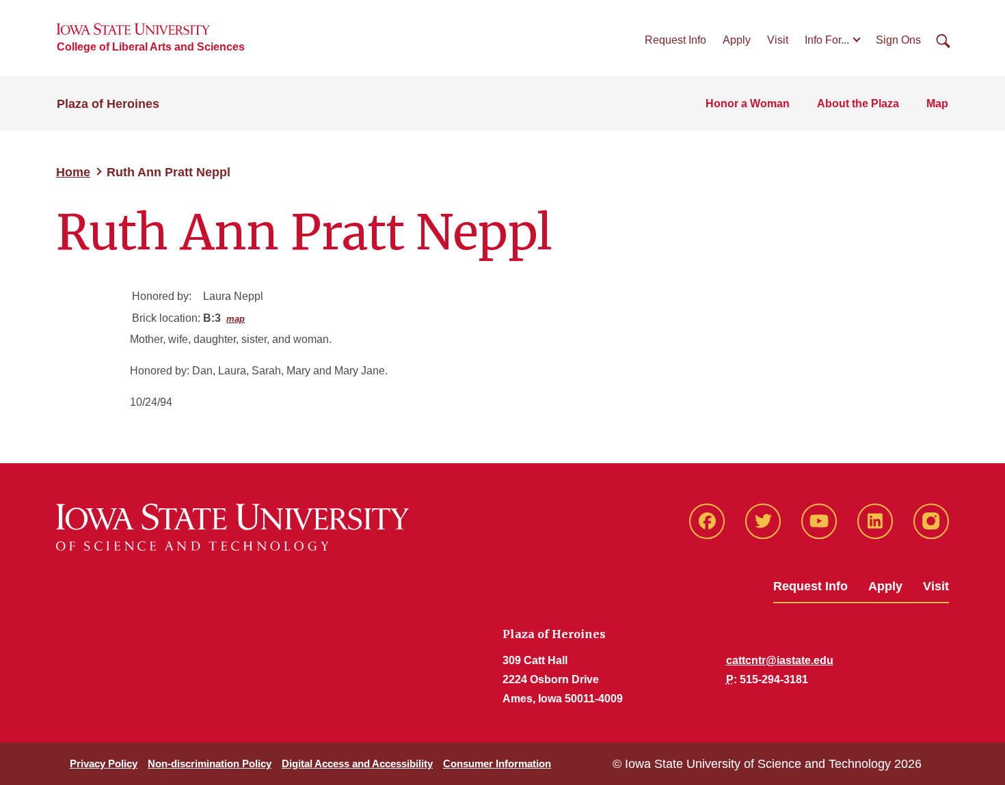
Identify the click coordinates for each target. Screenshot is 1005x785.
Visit (777, 40)
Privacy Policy (103, 763)
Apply (737, 40)
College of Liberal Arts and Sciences (151, 47)
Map (937, 103)
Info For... (827, 40)
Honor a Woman (748, 103)
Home (73, 172)
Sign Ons (898, 40)
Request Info (675, 40)
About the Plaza (858, 103)
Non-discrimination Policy (209, 763)
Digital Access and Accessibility (357, 763)
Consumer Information (497, 763)
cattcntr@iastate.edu (779, 660)
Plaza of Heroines (108, 104)
